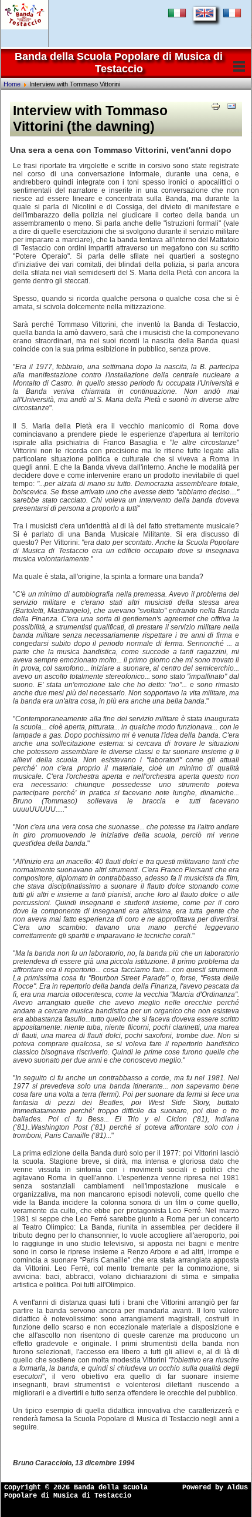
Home (12, 84)
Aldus (237, 1487)
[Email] (231, 105)
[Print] (216, 105)
